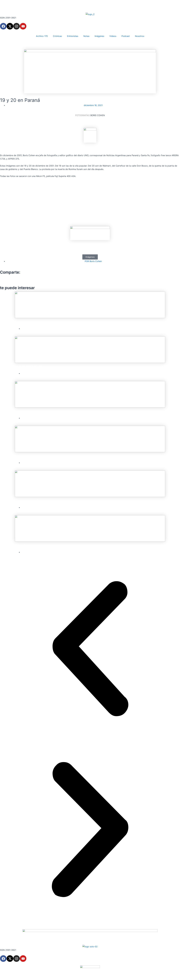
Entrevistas (72, 36)
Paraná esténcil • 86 (29, 367)
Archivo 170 (42, 36)
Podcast (125, 36)
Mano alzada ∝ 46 (27, 501)
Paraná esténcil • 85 (29, 546)
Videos (112, 36)
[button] (90, 257)
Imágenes (99, 36)
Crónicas (57, 36)
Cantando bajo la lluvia (30, 456)
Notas (86, 36)
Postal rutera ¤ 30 (27, 322)
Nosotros (139, 36)
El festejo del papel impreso (34, 412)
